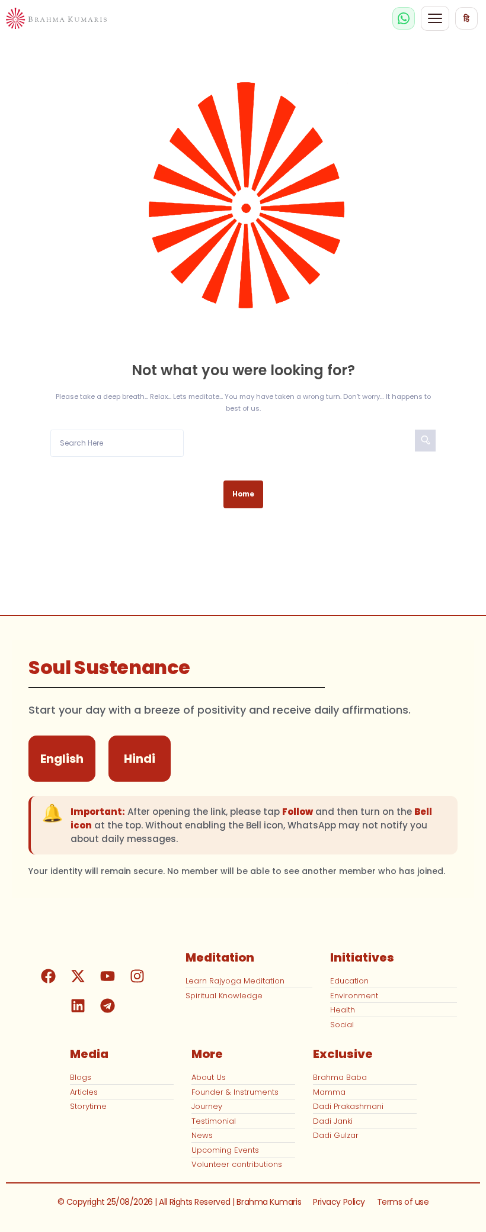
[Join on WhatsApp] (403, 18)
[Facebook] (48, 976)
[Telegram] (107, 1006)
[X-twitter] (77, 976)
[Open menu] (435, 18)
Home (243, 494)
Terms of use (403, 1202)
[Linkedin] (77, 1006)
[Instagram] (137, 976)
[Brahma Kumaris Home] (56, 19)
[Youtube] (107, 976)
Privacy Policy (339, 1202)
